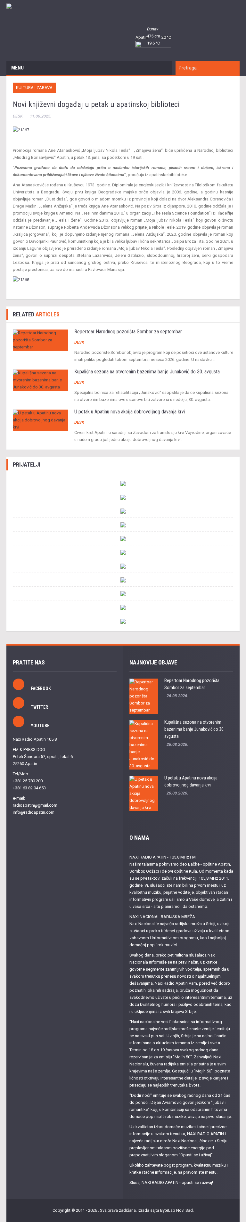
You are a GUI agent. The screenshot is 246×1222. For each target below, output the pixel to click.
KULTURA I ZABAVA (34, 87)
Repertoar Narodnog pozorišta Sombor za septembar (128, 332)
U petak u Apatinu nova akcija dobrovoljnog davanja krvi (129, 412)
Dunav (152, 29)
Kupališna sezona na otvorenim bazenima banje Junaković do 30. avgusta (147, 372)
